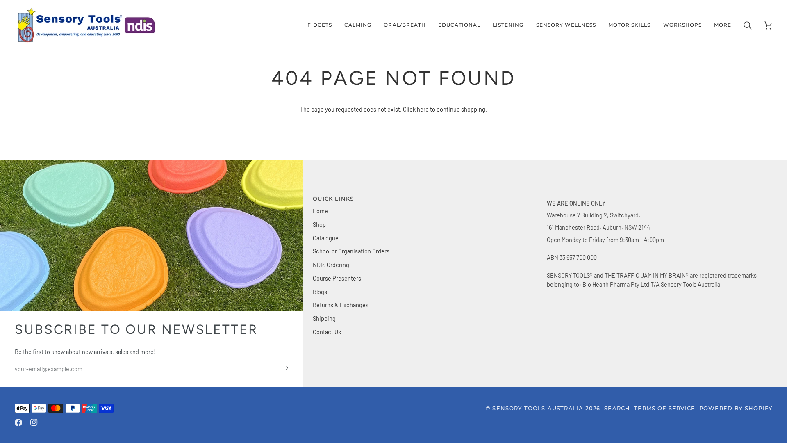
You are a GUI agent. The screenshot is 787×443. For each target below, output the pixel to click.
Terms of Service (664, 408)
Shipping (324, 318)
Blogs (320, 291)
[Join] (281, 367)
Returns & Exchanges (340, 304)
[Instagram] (34, 422)
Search (617, 408)
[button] (319, 25)
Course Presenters (337, 278)
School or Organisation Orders (351, 251)
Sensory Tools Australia (537, 408)
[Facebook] (18, 422)
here (423, 109)
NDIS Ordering (331, 264)
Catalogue (326, 238)
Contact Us (327, 332)
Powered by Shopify (735, 408)
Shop (319, 224)
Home (320, 211)
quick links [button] (333, 198)
